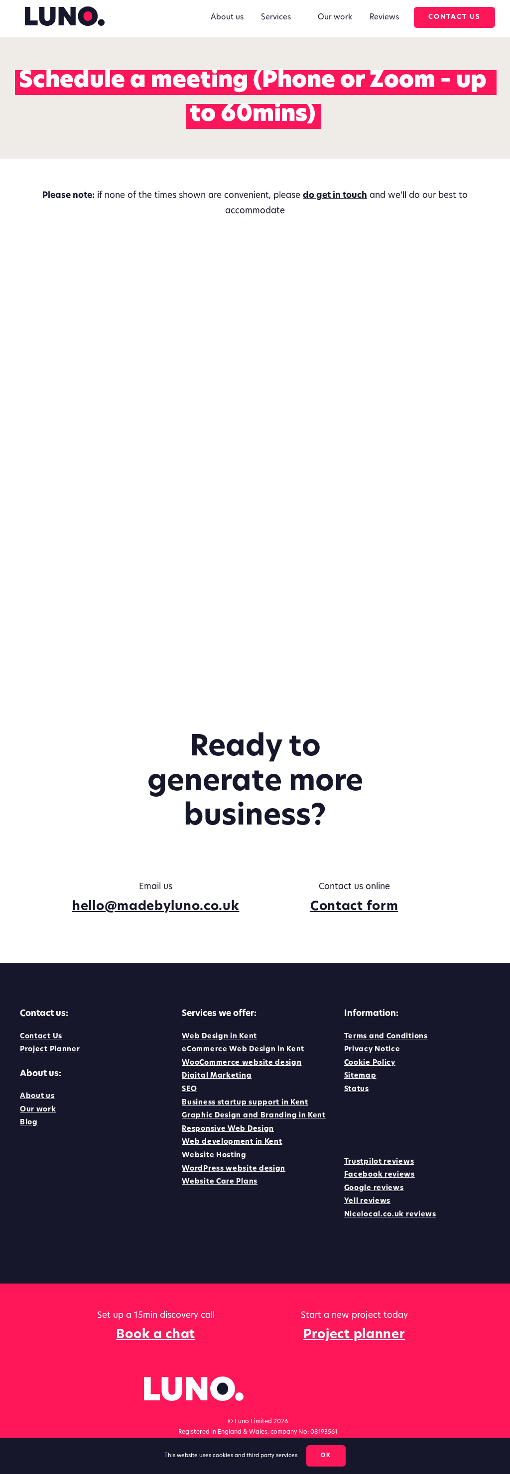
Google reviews (374, 1188)
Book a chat (155, 1335)
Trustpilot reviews (379, 1162)
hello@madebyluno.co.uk (155, 907)
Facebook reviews (379, 1175)
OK (326, 1456)
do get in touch (335, 195)
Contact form (354, 907)
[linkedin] (369, 1122)
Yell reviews (367, 1201)
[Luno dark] (65, 10)
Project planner (354, 1335)
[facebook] (349, 1122)
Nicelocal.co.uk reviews (390, 1214)
